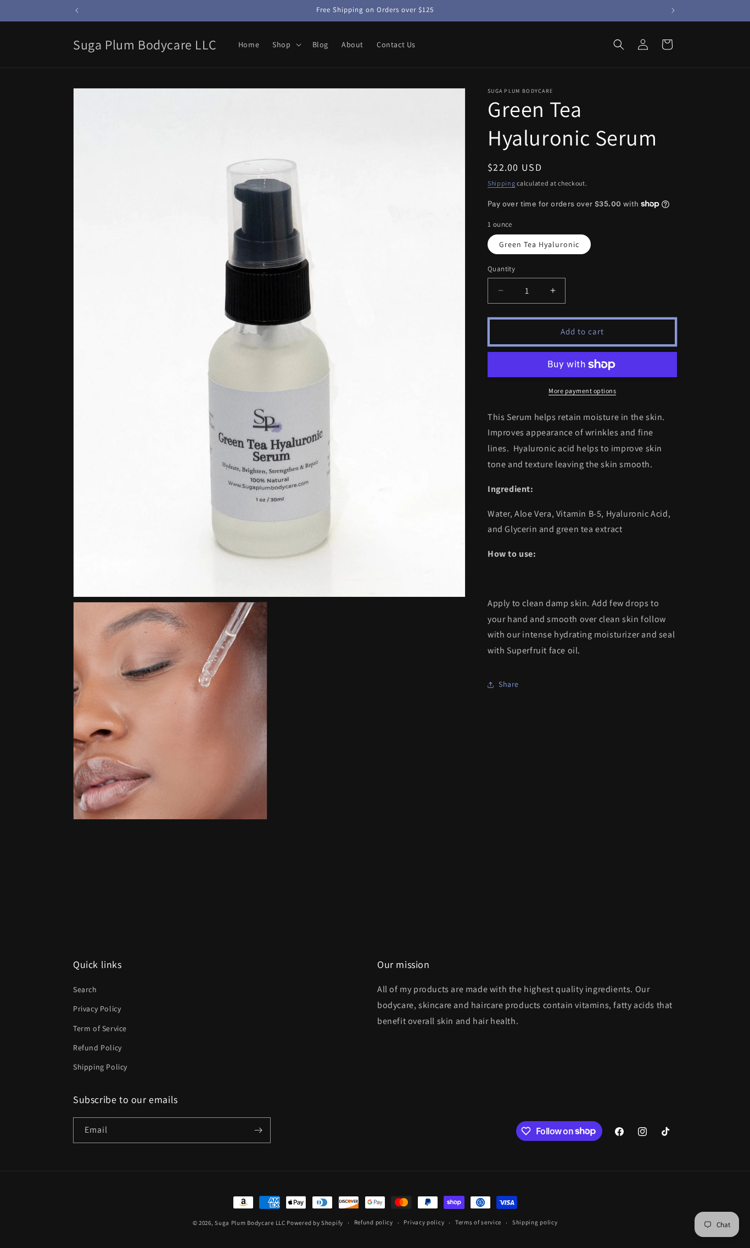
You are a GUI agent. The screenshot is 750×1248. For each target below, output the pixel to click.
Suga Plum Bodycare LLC (250, 1223)
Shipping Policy (100, 1067)
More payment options (582, 391)
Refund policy (373, 1222)
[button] (285, 44)
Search (85, 989)
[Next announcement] (673, 10)
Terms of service (478, 1222)
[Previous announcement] (77, 10)
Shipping (502, 183)
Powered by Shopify (315, 1223)
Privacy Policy (97, 1009)
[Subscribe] (258, 1130)
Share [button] (509, 684)
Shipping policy (535, 1222)
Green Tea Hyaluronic (539, 244)
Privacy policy (424, 1222)
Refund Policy (97, 1048)
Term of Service (100, 1028)
